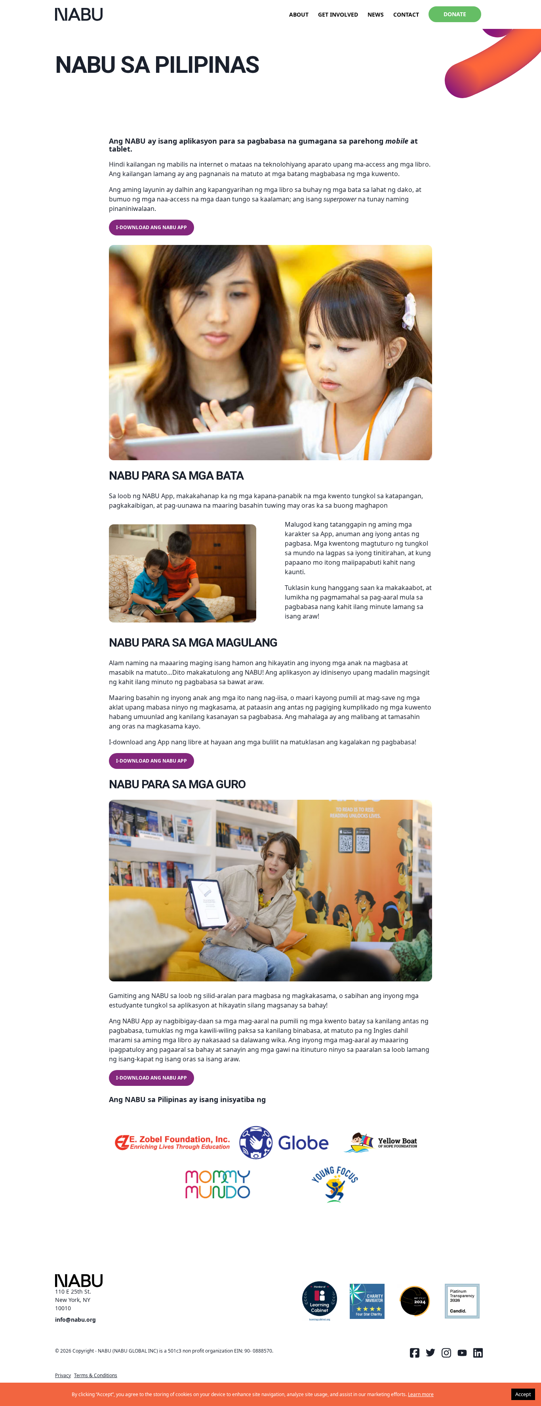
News (376, 14)
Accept (523, 1394)
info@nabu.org (75, 1319)
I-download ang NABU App (151, 227)
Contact (406, 14)
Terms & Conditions (95, 1375)
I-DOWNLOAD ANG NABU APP (151, 761)
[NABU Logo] (79, 14)
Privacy (63, 1375)
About (299, 14)
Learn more (421, 1394)
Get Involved (338, 14)
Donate (455, 14)
